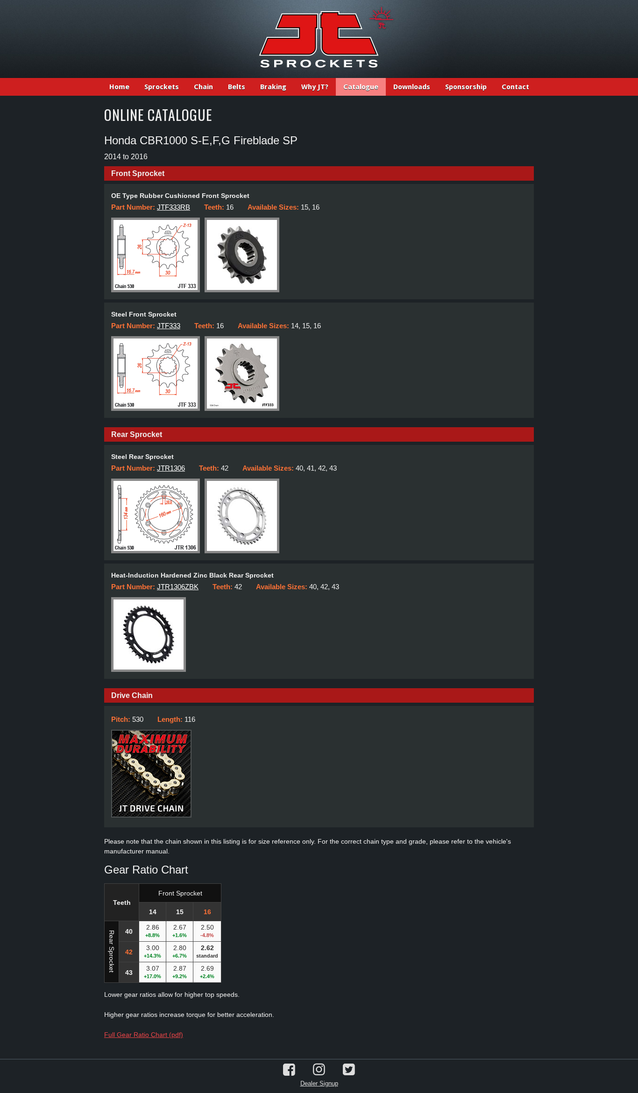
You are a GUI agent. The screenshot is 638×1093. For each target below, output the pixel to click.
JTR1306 (171, 468)
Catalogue (360, 87)
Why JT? (314, 87)
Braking (273, 87)
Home (119, 87)
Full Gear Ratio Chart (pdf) (143, 1034)
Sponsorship (466, 87)
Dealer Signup (319, 1083)
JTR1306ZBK (177, 587)
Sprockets (161, 87)
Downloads (411, 87)
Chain (203, 87)
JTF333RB (173, 207)
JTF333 (168, 326)
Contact (515, 87)
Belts (236, 87)
